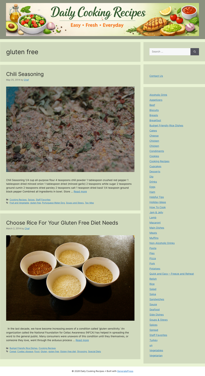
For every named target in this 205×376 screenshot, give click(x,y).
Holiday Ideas (157, 202)
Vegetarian (156, 355)
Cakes (153, 130)
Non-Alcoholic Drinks (162, 243)
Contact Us (156, 75)
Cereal (13, 351)
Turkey (153, 340)
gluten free (35, 202)
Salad (152, 289)
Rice (152, 283)
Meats (153, 232)
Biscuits (154, 110)
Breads (153, 115)
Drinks (153, 181)
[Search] (194, 51)
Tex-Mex (89, 202)
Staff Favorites (43, 199)
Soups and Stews (75, 202)
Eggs (152, 186)
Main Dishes (156, 227)
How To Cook (157, 207)
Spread (153, 329)
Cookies (154, 156)
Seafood (154, 309)
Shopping (82, 351)
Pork (152, 263)
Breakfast (155, 120)
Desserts (154, 171)
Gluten (44, 351)
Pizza (152, 258)
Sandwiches (156, 299)
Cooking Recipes (18, 199)
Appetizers (155, 99)
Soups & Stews (158, 319)
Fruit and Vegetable (19, 202)
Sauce (153, 304)
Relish (153, 278)
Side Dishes (156, 314)
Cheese (154, 135)
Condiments (156, 151)
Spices (31, 199)
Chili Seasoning (25, 74)
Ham (152, 191)
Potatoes (154, 268)
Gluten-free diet (68, 351)
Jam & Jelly (156, 212)
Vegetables (156, 350)
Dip (151, 176)
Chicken (154, 140)
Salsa (152, 294)
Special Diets (94, 351)
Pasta (152, 248)
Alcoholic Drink (158, 94)
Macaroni (155, 222)
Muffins (153, 237)
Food (36, 351)
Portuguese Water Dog (53, 202)
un (150, 345)
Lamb (152, 217)
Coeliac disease (25, 351)
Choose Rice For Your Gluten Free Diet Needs (62, 222)
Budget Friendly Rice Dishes (24, 348)
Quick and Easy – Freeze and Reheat (171, 273)
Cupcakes (155, 166)
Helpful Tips (156, 197)
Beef (152, 105)
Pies (152, 253)
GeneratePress (125, 371)
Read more (80, 191)
